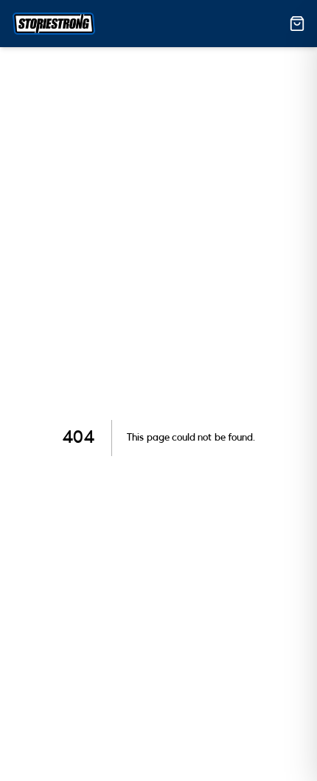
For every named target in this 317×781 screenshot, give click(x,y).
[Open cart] (297, 23)
